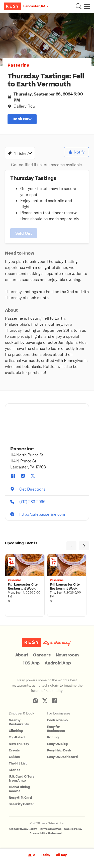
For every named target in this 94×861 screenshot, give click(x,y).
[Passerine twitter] (32, 476)
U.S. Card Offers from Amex (22, 778)
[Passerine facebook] (12, 476)
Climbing (16, 731)
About (21, 655)
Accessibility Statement (46, 833)
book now (22, 119)
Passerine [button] (18, 65)
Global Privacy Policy (23, 829)
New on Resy (19, 744)
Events (14, 750)
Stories (14, 770)
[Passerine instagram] (22, 476)
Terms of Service (50, 829)
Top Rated (17, 737)
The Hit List (18, 763)
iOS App (31, 663)
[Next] (84, 545)
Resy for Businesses (56, 729)
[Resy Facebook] (54, 700)
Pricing (53, 737)
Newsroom (67, 655)
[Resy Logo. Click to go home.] (13, 6)
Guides (14, 757)
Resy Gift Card (20, 797)
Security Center (21, 804)
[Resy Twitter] (44, 700)
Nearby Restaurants (19, 722)
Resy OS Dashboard (62, 757)
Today (45, 855)
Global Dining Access (19, 789)
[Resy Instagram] (35, 700)
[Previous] (71, 545)
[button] (79, 6)
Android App (58, 663)
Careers (41, 655)
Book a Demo (57, 720)
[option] (47, 39)
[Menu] (86, 6)
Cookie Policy (73, 829)
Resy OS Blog (57, 744)
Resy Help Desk (59, 750)
